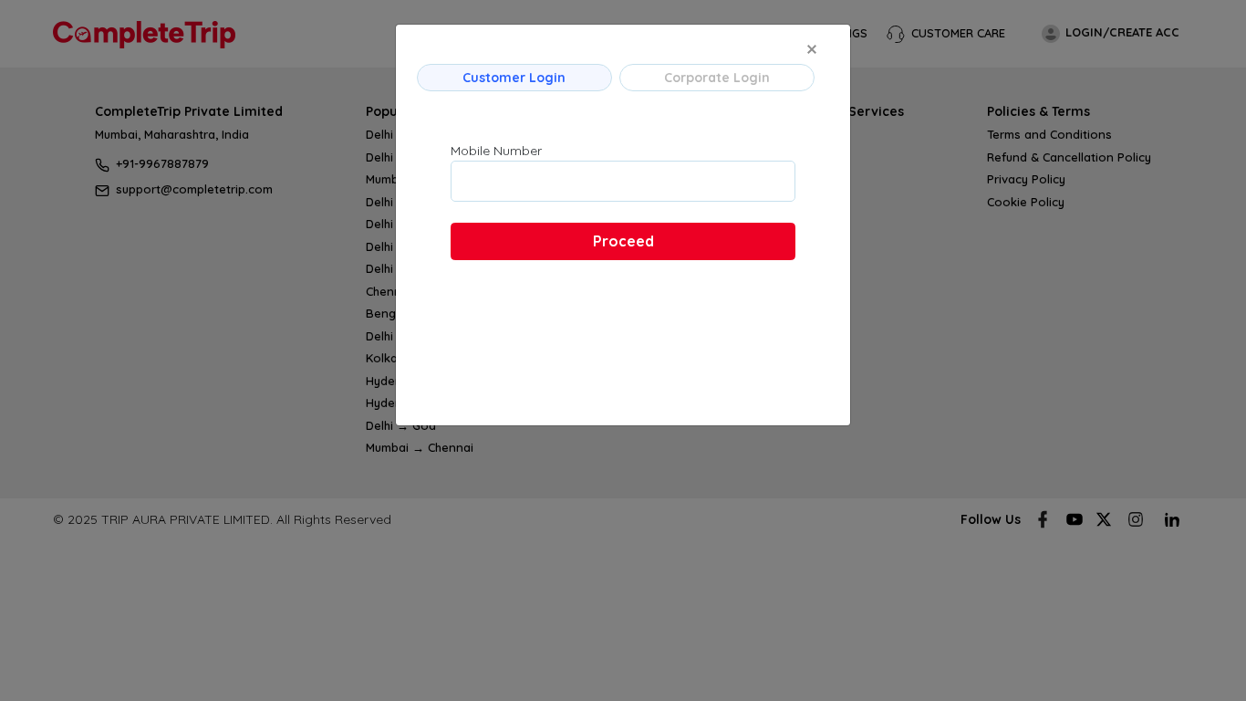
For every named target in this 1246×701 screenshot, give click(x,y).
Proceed (623, 241)
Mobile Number (496, 150)
